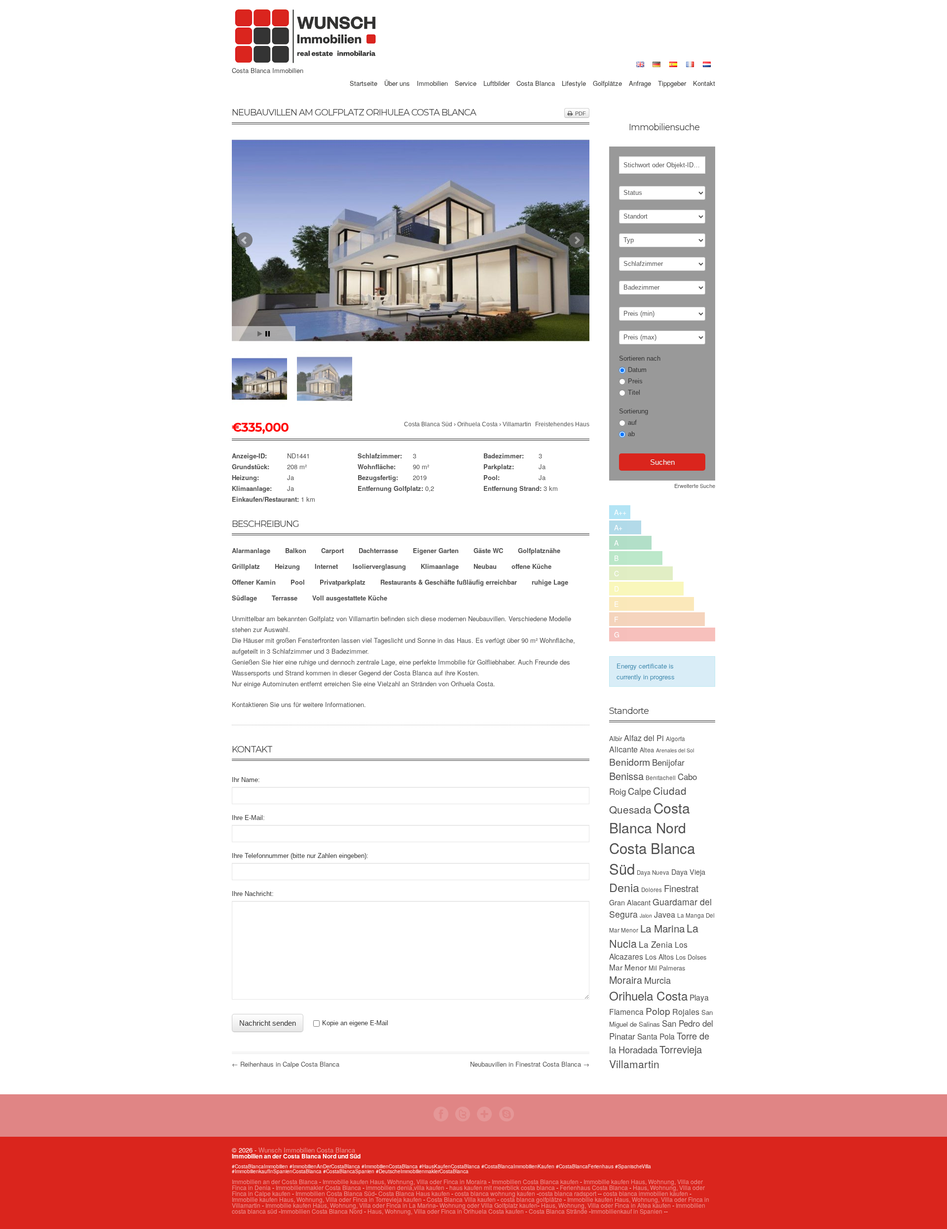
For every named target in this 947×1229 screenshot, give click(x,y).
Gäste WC (488, 550)
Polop (658, 1010)
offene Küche (531, 566)
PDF (580, 113)
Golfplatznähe (539, 550)
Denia (624, 887)
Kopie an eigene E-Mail (355, 1023)
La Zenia (656, 944)
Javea (664, 914)
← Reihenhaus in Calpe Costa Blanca (285, 1064)
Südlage (244, 597)
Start (259, 333)
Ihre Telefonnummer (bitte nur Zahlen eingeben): (300, 855)
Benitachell (661, 778)
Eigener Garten (436, 550)
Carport (332, 550)
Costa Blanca (535, 72)
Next (576, 240)
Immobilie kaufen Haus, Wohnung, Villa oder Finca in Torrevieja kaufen (327, 1199)
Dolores (651, 890)
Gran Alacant (630, 902)
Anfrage (640, 72)
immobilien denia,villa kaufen (405, 1187)
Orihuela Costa (477, 424)
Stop (267, 333)
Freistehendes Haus (562, 424)
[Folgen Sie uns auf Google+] (484, 1118)
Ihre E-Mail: (248, 817)
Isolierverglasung (379, 566)
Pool (298, 582)
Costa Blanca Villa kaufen (461, 1199)
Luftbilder (496, 72)
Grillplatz (246, 566)
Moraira (625, 979)
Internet (326, 566)
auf (632, 422)
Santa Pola (656, 1036)
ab (631, 434)
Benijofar (668, 762)
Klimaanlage (440, 566)
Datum (637, 369)
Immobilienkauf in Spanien (626, 1211)
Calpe (639, 790)
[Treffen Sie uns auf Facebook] (441, 1118)
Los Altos (659, 957)
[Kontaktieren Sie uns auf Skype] (506, 1118)
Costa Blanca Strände (558, 1211)
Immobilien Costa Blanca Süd (335, 1193)
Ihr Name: (246, 779)
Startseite (363, 72)
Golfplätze (607, 72)
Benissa (626, 776)
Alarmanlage (251, 550)
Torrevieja (680, 1049)
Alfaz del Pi (644, 738)
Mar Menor (628, 967)
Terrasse (284, 597)
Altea (647, 749)
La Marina (662, 928)
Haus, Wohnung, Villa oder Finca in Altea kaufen (606, 1205)
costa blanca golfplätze (531, 1199)
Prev (245, 240)
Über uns (397, 72)
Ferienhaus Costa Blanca (594, 1187)
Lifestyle (574, 72)
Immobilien (432, 72)
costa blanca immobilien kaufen (645, 1193)
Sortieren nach (639, 358)
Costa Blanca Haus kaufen (414, 1193)
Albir (615, 738)
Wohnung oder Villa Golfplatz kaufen (488, 1205)
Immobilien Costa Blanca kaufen (535, 1181)
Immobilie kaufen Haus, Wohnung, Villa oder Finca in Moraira (405, 1181)
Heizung (287, 566)
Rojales (685, 1011)
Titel (634, 392)
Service (465, 72)
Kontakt (704, 72)
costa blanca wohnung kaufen (495, 1193)
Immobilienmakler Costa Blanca (318, 1187)
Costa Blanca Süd (428, 424)
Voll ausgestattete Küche (349, 597)
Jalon (646, 915)
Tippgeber (672, 72)
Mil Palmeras (667, 967)
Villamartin (517, 424)
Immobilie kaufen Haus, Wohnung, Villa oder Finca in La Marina (350, 1205)
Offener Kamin (254, 582)
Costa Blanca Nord (649, 817)
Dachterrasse (378, 550)
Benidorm (629, 762)
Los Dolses (691, 957)
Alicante (623, 749)
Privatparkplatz (342, 582)
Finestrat (681, 887)
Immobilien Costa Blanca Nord (322, 1211)
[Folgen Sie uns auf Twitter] (462, 1118)
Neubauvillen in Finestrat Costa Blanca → (529, 1064)
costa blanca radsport (567, 1193)
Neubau (485, 566)
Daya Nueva (653, 872)
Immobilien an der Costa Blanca (275, 1181)
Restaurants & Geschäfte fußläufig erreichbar (448, 582)
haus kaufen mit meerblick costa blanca (502, 1187)
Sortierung (633, 411)
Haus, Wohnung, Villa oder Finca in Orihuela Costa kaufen (445, 1211)
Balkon (295, 550)
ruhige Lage (550, 582)
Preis (635, 381)
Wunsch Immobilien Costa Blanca (306, 1150)
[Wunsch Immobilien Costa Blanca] (306, 62)
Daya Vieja (688, 871)
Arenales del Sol (675, 750)
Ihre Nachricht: (253, 893)
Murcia (657, 979)
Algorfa (675, 739)
